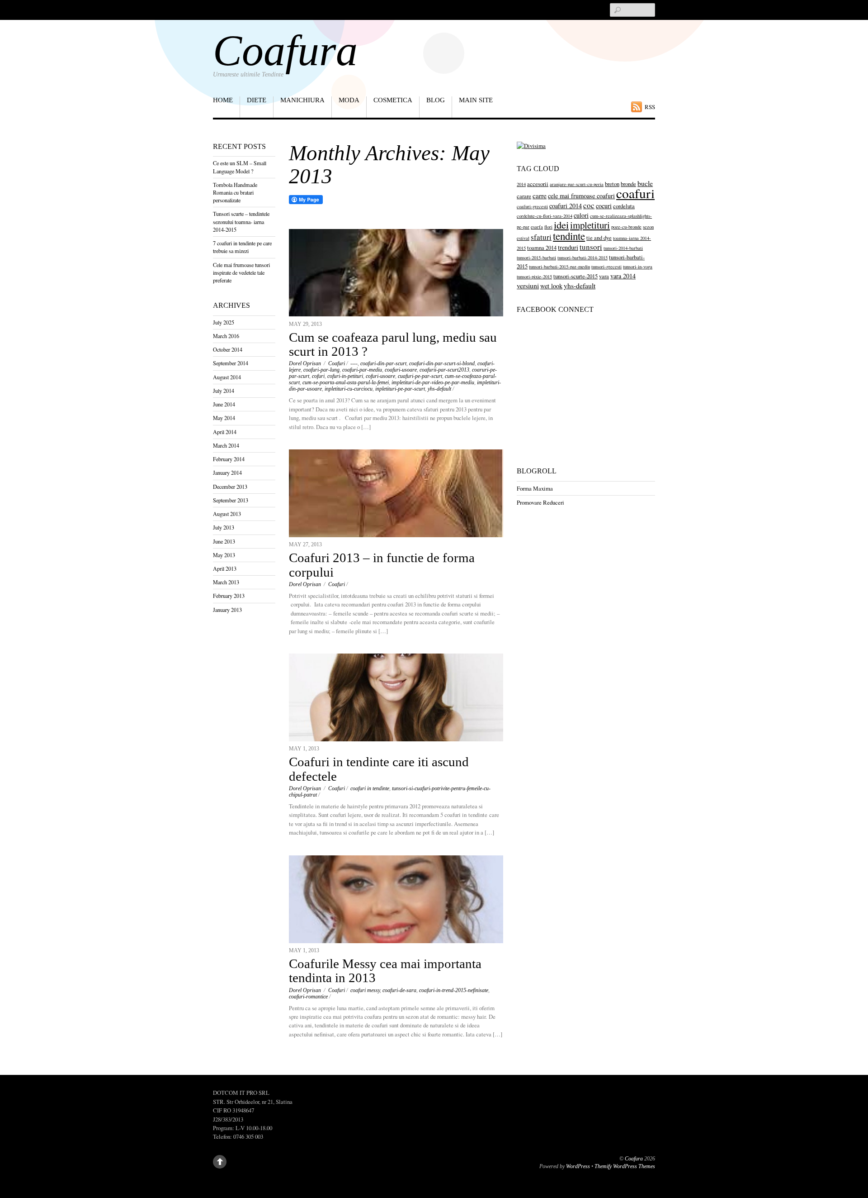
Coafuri (336, 364)
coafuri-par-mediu (362, 370)
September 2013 (230, 500)
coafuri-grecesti (532, 206)
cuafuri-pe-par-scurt (420, 376)
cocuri (604, 205)
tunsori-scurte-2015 (575, 276)
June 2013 (224, 541)
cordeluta (624, 206)
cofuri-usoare (380, 376)
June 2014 (224, 404)
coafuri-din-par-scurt (383, 364)
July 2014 (223, 390)
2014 (521, 184)
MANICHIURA (302, 100)
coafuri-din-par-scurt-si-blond (442, 364)
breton (612, 184)
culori (581, 215)
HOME (223, 100)
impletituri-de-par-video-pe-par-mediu (433, 383)
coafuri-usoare (401, 370)
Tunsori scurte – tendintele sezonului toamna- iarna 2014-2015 (241, 221)
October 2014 (227, 349)
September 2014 (230, 363)
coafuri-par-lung (321, 370)
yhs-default (439, 389)
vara (604, 276)
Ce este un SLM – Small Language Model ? (239, 166)
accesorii (537, 184)
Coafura (634, 1159)
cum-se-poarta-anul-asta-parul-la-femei (345, 383)
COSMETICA (392, 100)
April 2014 (224, 431)
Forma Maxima (535, 488)
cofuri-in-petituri (345, 376)
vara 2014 (623, 276)
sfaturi (541, 237)
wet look (551, 286)
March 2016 (226, 335)
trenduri (568, 247)
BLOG (435, 100)
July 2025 (223, 322)
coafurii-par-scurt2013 (444, 370)
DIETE (256, 100)
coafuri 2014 (565, 205)
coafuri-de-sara (399, 990)
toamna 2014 (542, 248)
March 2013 (226, 582)
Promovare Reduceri (540, 502)
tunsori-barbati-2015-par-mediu (559, 266)
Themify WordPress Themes (624, 1166)
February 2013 (229, 595)
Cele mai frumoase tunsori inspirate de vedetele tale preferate (241, 272)
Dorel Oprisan (305, 364)
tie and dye (599, 238)
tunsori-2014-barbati (623, 248)
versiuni (528, 285)
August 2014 (227, 377)
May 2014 (224, 417)
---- (354, 364)
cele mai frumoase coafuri (581, 195)
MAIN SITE (476, 100)
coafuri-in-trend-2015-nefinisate (453, 990)
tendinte (569, 236)
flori (548, 227)
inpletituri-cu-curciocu (349, 389)
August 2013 (227, 513)
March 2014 (226, 445)
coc (588, 205)
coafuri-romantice (308, 997)
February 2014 (229, 459)
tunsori (591, 247)
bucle (645, 183)
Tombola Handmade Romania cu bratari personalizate (235, 192)
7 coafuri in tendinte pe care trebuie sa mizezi (242, 246)
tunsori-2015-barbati (536, 257)
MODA (349, 100)
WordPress (578, 1166)
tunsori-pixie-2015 (534, 276)
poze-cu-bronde (626, 227)
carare (524, 196)
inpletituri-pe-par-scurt (400, 389)
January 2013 (227, 609)
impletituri (590, 225)
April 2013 (224, 568)
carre (540, 195)
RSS (650, 107)
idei (561, 224)
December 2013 (230, 486)
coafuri (635, 193)
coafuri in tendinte (369, 789)
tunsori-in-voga (637, 266)
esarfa (537, 227)
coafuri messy (365, 990)
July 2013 (223, 527)
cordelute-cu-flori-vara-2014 (544, 216)
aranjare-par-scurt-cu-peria (577, 184)
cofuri (318, 376)
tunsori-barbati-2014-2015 (582, 257)
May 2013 (224, 554)
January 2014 (227, 472)
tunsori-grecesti (606, 266)
